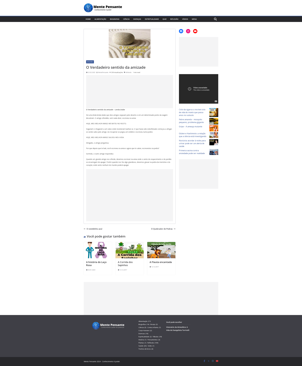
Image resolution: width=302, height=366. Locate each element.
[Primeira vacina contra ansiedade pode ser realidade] (213, 152)
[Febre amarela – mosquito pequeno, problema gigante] (213, 121)
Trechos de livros (145, 349)
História (142, 340)
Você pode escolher (174, 322)
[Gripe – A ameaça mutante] (213, 128)
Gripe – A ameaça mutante (190, 126)
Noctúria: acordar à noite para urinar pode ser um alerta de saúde (192, 143)
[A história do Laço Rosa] (98, 243)
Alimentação (100, 19)
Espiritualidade (152, 19)
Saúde (142, 346)
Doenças (137, 19)
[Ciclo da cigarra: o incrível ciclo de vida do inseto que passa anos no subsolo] (213, 112)
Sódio (151, 346)
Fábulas (157, 337)
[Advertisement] (129, 91)
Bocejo (154, 324)
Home (88, 19)
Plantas (142, 343)
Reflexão (174, 19)
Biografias (114, 19)
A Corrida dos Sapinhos (125, 263)
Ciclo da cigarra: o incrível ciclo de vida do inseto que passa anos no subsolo (192, 112)
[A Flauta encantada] (161, 243)
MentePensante (103, 72)
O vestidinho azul (94, 229)
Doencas (143, 333)
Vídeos (185, 19)
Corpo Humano (145, 330)
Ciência (126, 19)
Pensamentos (154, 340)
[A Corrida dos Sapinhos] (129, 243)
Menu (194, 19)
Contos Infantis (154, 327)
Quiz (164, 19)
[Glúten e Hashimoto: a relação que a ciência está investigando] (213, 135)
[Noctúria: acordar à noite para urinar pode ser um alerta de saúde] (213, 142)
